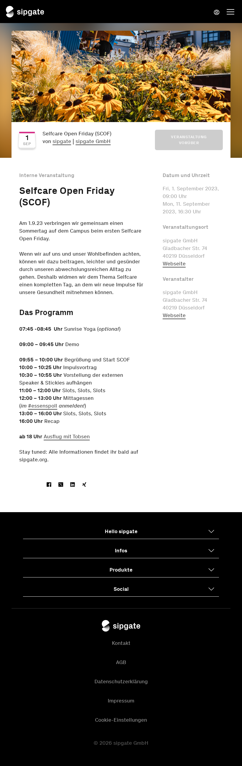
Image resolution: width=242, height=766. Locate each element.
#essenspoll (42, 406)
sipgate (62, 141)
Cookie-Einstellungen (121, 720)
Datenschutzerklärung (121, 681)
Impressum (121, 700)
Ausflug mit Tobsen (67, 436)
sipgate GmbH (93, 141)
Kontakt (121, 643)
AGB (121, 662)
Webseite (174, 263)
